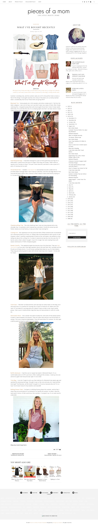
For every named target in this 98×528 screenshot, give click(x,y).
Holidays (74, 504)
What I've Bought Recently (75, 135)
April (70, 191)
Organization (66, 507)
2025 (69, 106)
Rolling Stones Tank (17, 389)
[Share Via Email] (60, 449)
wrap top (44, 90)
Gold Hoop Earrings (16, 160)
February (71, 194)
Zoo (74, 513)
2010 (69, 214)
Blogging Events (66, 498)
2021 (69, 112)
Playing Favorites (85, 507)
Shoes (35, 510)
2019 (69, 116)
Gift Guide (28, 504)
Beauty (34, 498)
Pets (78, 507)
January (71, 196)
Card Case (14, 304)
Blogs (73, 498)
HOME (4, 1)
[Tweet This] (54, 449)
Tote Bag (13, 380)
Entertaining (38, 501)
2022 (69, 110)
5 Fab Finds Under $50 (74, 170)
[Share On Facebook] (56, 449)
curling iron (51, 90)
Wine (41, 513)
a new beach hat (31, 170)
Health (69, 504)
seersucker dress (30, 92)
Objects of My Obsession (54, 507)
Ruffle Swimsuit (16, 373)
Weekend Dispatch (73, 133)
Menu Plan (36, 507)
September (72, 124)
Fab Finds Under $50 (49, 501)
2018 (69, 198)
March (70, 193)
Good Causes (54, 504)
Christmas (16, 501)
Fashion (36, 24)
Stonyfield (55, 510)
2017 (69, 200)
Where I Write (28, 513)
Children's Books (90, 498)
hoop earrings (25, 90)
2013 (69, 208)
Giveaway (35, 504)
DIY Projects (30, 501)
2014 (69, 206)
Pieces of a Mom (34, 522)
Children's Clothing (6, 501)
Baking (28, 498)
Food (86, 501)
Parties (73, 507)
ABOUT (10, 1)
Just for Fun (4, 507)
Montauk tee (16, 90)
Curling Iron (14, 232)
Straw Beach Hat (16, 170)
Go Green (41, 504)
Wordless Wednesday (49, 513)
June (70, 187)
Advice (2, 498)
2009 (69, 216)
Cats (83, 498)
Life (24, 507)
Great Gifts (62, 504)
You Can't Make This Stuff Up (64, 513)
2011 (69, 212)
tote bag (44, 92)
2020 (69, 114)
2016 (69, 202)
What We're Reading (74, 148)
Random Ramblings (16, 510)
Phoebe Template (42, 522)
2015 (69, 204)
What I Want (20, 513)
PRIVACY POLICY (19, 1)
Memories (29, 507)
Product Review (5, 510)
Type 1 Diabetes (90, 510)
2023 (69, 108)
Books (78, 498)
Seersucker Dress (16, 315)
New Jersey (43, 507)
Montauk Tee (15, 103)
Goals (47, 504)
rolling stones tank (53, 92)
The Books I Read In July (75, 137)
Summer (61, 510)
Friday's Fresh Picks (6, 504)
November (71, 120)
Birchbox (50, 498)
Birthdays (57, 498)
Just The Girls (90, 504)
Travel (83, 510)
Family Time (69, 501)
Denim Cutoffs (15, 245)
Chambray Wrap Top (17, 225)
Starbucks (47, 510)
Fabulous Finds (60, 501)
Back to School (21, 498)
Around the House (10, 498)
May (70, 189)
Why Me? (36, 513)
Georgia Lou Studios (57, 522)
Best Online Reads (73, 128)
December (71, 118)
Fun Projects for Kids (18, 504)
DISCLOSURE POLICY (31, 1)
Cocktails (22, 501)
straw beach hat (35, 90)
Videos (2, 513)
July (70, 185)
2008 (69, 218)
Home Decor (82, 504)
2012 (69, 210)
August (71, 126)
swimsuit (38, 92)
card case (21, 92)
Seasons (30, 510)
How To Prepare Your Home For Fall (78, 168)
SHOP (39, 1)
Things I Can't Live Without (72, 510)
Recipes (24, 510)
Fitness (81, 501)
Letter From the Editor (15, 507)
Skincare (40, 510)
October (71, 122)
